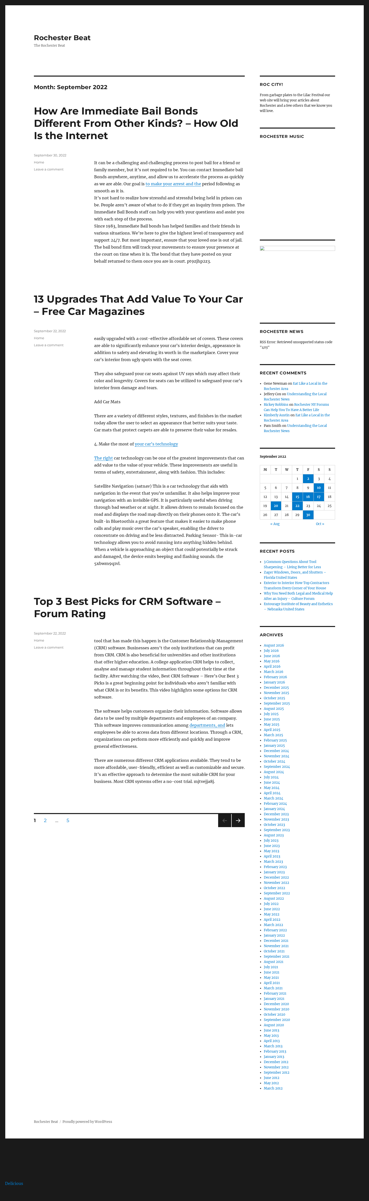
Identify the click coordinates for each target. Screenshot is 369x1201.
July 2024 (271, 777)
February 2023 (275, 867)
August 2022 (274, 898)
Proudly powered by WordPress (87, 1122)
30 (308, 515)
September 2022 (277, 893)
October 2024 (274, 761)
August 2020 (274, 1025)
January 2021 (274, 999)
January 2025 (274, 746)
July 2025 (271, 714)
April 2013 (272, 1041)
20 (276, 506)
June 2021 (271, 972)
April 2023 (272, 856)
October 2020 (274, 1014)
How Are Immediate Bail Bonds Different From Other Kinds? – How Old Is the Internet (136, 123)
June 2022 (272, 909)
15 (297, 497)
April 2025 (272, 730)
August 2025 (274, 709)
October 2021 (274, 951)
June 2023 (272, 846)
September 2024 (277, 767)
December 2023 (276, 814)
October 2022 (274, 888)
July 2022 (271, 904)
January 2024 (274, 809)
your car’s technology (156, 443)
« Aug (275, 524)
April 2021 (272, 983)
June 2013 (271, 1030)
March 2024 (273, 798)
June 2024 (272, 782)
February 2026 (275, 677)
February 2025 (275, 740)
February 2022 (275, 930)
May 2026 (272, 661)
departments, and (207, 725)
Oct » (320, 524)
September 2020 (277, 1020)
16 (308, 497)
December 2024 (276, 751)
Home (39, 162)
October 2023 (274, 825)
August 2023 (274, 835)
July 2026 (271, 651)
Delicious (14, 1183)
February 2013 (275, 1051)
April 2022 (272, 920)
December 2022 (276, 877)
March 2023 (273, 862)
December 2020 (276, 1004)
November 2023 (276, 819)
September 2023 (277, 830)
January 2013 (274, 1057)
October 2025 (274, 698)
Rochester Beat (62, 37)
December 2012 (276, 1062)
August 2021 (273, 962)
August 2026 (274, 645)
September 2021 (276, 956)
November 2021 (276, 946)
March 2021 (273, 988)
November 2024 (276, 756)
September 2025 (277, 703)
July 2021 (271, 967)
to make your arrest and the (173, 183)
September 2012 (276, 1072)
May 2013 (271, 1036)
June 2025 (272, 719)
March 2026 (273, 672)
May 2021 (271, 978)
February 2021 (275, 993)
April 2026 (272, 666)
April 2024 (272, 793)
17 (319, 497)
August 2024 (274, 772)
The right (103, 458)
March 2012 (273, 1088)
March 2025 (273, 735)
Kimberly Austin (277, 415)
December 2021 (276, 941)
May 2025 (271, 724)
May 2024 (271, 788)
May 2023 (271, 851)
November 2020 (276, 1009)
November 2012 (276, 1067)
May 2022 (271, 914)
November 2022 (276, 883)
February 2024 (275, 804)
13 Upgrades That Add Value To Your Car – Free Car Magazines (138, 305)
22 (297, 506)
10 (319, 488)
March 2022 (273, 925)
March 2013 (273, 1046)
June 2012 (271, 1078)
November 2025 (276, 693)
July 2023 (271, 840)
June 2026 (272, 656)
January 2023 (274, 872)
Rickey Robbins (276, 405)
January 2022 (274, 935)
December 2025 (276, 687)
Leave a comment (49, 169)
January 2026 (274, 682)
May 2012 (271, 1083)
